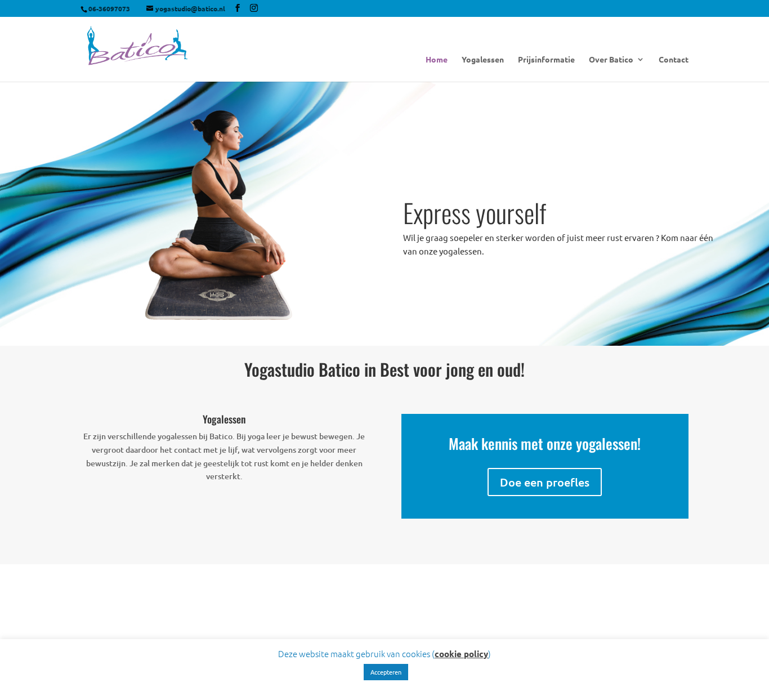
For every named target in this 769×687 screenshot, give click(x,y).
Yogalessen (483, 59)
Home (437, 59)
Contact (673, 59)
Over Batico (611, 59)
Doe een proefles (544, 482)
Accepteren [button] (385, 671)
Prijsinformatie (546, 59)
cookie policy (461, 653)
